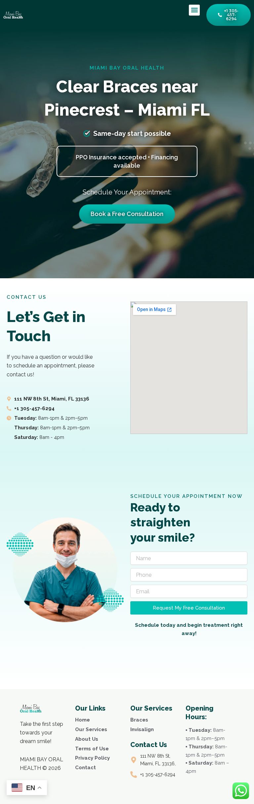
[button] (194, 10)
